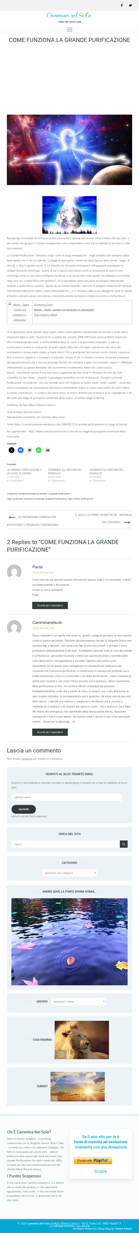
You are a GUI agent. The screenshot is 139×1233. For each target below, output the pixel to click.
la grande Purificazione (55, 498)
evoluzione (17, 498)
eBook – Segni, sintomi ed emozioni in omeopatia (64, 309)
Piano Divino (74, 498)
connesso (26, 758)
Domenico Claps (43, 304)
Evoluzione (42, 493)
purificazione (87, 498)
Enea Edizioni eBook (45, 314)
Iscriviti (24, 809)
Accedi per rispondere (50, 605)
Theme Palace (123, 1228)
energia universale (26, 493)
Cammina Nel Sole (38, 1223)
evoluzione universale (34, 498)
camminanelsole (47, 622)
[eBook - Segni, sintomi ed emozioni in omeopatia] (20, 304)
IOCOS (86, 1226)
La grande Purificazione (59, 493)
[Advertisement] (69, 80)
